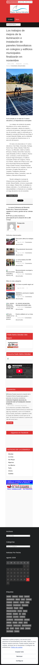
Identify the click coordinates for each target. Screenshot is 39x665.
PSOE (11, 628)
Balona (18, 599)
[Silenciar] (30, 377)
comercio (16, 602)
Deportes (9, 605)
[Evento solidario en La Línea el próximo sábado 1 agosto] (10, 316)
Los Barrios (11, 465)
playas (20, 622)
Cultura (22, 602)
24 (8, 579)
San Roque (11, 459)
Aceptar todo (19, 652)
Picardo (15, 622)
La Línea (25, 63)
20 (18, 576)
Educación (9, 608)
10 (8, 573)
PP (7, 628)
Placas (15, 195)
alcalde (9, 596)
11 (11, 573)
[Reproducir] (8, 377)
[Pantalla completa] (32, 377)
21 (21, 576)
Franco (19, 611)
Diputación (25, 605)
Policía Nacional (26, 625)
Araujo (21, 596)
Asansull (27, 596)
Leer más (9, 422)
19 (14, 576)
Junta (23, 614)
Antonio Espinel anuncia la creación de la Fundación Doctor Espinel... (18, 402)
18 (11, 576)
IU (20, 614)
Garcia (25, 611)
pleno (25, 622)
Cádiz (27, 602)
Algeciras (11, 462)
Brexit (22, 599)
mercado (27, 619)
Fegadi (16, 608)
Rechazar (19, 656)
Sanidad (28, 628)
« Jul (7, 585)
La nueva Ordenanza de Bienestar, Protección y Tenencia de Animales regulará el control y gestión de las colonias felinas (19, 210)
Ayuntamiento (10, 599)
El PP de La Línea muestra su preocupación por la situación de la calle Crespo (18, 217)
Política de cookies (16, 647)
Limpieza (22, 616)
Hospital (15, 614)
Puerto (17, 628)
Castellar (10, 473)
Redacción (19, 63)
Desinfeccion (17, 605)
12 (14, 573)
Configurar (19, 661)
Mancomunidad (19, 619)
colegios (11, 195)
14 (21, 573)
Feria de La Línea (11, 611)
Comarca (9, 602)
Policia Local (17, 625)
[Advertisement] (19, 506)
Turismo (17, 631)
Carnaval (28, 599)
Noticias (8, 66)
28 (21, 579)
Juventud (9, 616)
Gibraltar (10, 454)
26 (14, 579)
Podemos (9, 625)
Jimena (10, 471)
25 (11, 579)
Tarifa (9, 468)
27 (18, 579)
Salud (22, 628)
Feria (21, 608)
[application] (19, 371)
